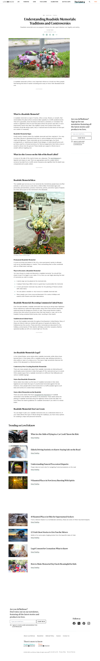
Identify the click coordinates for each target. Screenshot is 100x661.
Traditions (55, 15)
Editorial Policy (50, 636)
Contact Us (66, 636)
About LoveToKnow (29, 636)
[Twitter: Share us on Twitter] (46, 35)
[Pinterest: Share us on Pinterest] (50, 35)
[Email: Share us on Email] (53, 35)
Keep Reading (35, 437)
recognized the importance (42, 395)
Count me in (81, 138)
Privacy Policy (62, 652)
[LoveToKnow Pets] (44, 645)
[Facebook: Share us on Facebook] (43, 35)
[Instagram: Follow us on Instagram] (88, 623)
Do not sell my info (53, 652)
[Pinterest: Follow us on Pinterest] (84, 623)
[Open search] (89, 2)
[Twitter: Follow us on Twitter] (79, 623)
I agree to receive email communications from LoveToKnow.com (78, 143)
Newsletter (40, 636)
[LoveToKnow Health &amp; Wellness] (29, 645)
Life (44, 15)
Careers (58, 636)
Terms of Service (71, 652)
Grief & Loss (48, 15)
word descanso (55, 158)
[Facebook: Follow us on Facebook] (74, 623)
